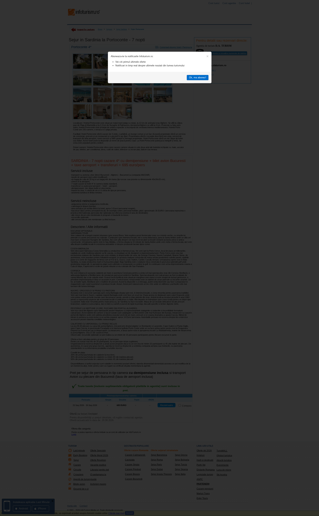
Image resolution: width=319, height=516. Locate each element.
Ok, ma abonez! (197, 77)
